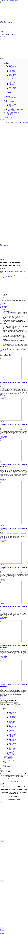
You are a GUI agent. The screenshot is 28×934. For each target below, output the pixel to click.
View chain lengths (7, 276)
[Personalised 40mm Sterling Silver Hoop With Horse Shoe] (11, 502)
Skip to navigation (4, 0)
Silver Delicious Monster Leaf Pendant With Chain (11, 258)
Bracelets (8, 738)
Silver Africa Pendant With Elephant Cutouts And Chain (12, 243)
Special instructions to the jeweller (10, 279)
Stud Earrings (12, 729)
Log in (2, 31)
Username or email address (8, 25)
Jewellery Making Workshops (12, 760)
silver (1, 350)
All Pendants (11, 736)
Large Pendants (12, 734)
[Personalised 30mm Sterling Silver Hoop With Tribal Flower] (11, 460)
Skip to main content (13, 0)
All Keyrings (12, 744)
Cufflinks (11, 752)
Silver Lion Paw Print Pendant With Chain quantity (13, 300)
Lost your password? (4, 34)
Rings (7, 718)
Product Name (6, 291)
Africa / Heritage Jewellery (16, 348)
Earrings (8, 725)
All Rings (11, 724)
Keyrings (8, 742)
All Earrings (11, 730)
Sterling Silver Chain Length (9, 275)
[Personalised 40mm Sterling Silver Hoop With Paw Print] (11, 563)
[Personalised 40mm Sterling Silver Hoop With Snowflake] (11, 602)
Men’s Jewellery (9, 747)
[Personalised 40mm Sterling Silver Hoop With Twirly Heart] (11, 680)
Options (4, 295)
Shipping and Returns (5, 701)
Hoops (10, 713)
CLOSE (2, 783)
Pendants (10, 349)
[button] (2, 579)
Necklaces (25, 348)
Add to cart (3, 303)
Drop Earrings (12, 727)
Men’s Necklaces (12, 749)
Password (4, 29)
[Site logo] (7, 20)
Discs (10, 715)
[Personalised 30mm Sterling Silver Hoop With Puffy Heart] (11, 378)
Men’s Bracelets (12, 748)
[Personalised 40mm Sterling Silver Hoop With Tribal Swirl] (11, 641)
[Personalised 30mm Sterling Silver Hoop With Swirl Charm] (11, 420)
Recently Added (12, 712)
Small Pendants (16, 349)
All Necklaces (12, 717)
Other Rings (11, 722)
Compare (5, 765)
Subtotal (5, 294)
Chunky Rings (12, 721)
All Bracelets (12, 740)
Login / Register (6, 766)
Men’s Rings (11, 751)
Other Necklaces (4, 349)
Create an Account (8, 22)
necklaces (25, 349)
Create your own (9, 758)
